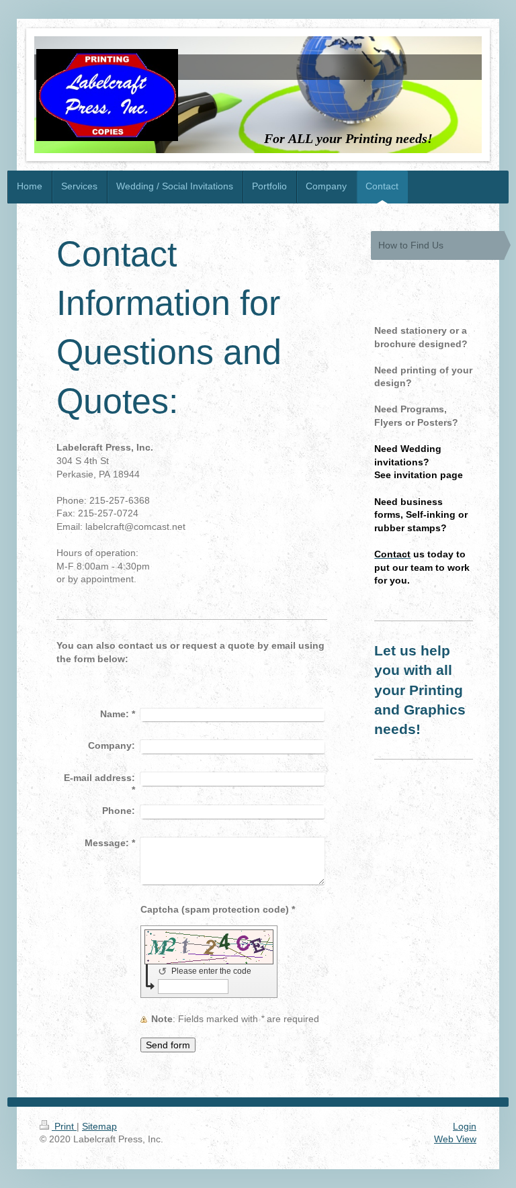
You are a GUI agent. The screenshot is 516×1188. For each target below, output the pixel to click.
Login (464, 1126)
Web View (455, 1139)
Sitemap (99, 1126)
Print (64, 1126)
